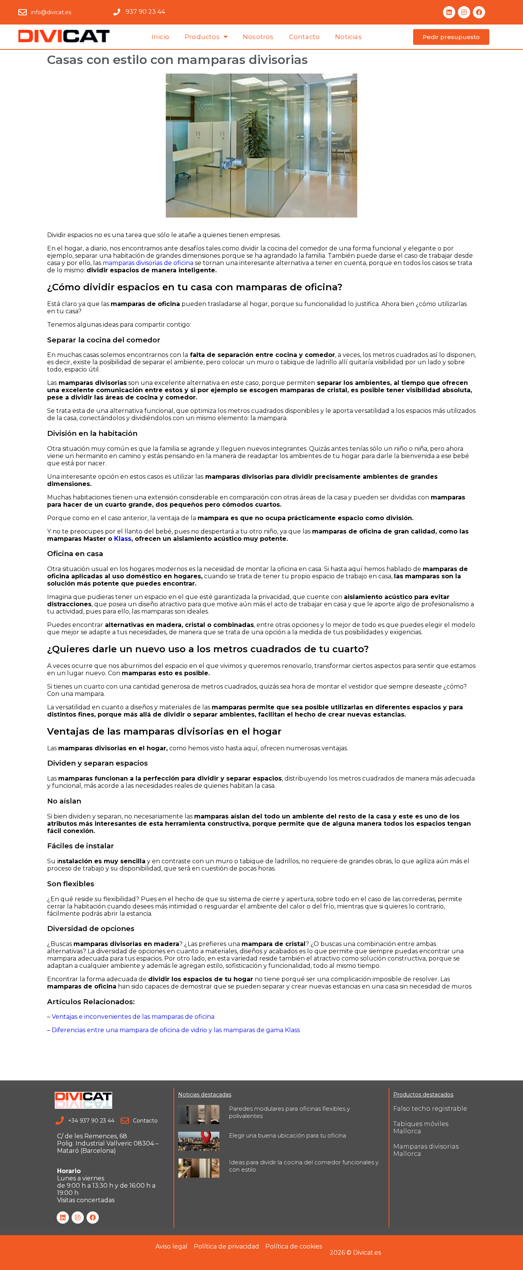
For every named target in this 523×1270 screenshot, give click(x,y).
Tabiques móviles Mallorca (420, 1127)
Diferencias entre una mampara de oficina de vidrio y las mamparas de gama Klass (176, 1030)
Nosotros (258, 37)
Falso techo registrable (430, 1108)
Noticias (348, 37)
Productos (202, 37)
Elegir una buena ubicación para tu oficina (287, 1135)
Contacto (304, 37)
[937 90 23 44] (116, 11)
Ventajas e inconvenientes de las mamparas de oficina (133, 1016)
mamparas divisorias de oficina (148, 263)
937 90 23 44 (145, 11)
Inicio (160, 37)
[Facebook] (479, 12)
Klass (122, 538)
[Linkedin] (449, 12)
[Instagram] (464, 12)
